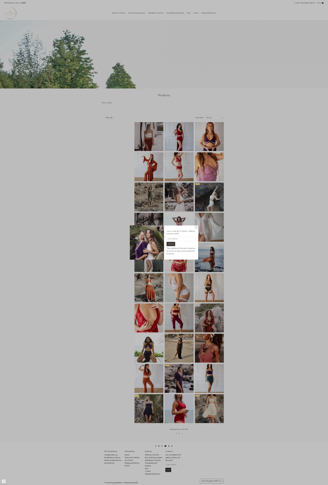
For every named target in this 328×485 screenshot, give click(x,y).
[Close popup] (196, 227)
